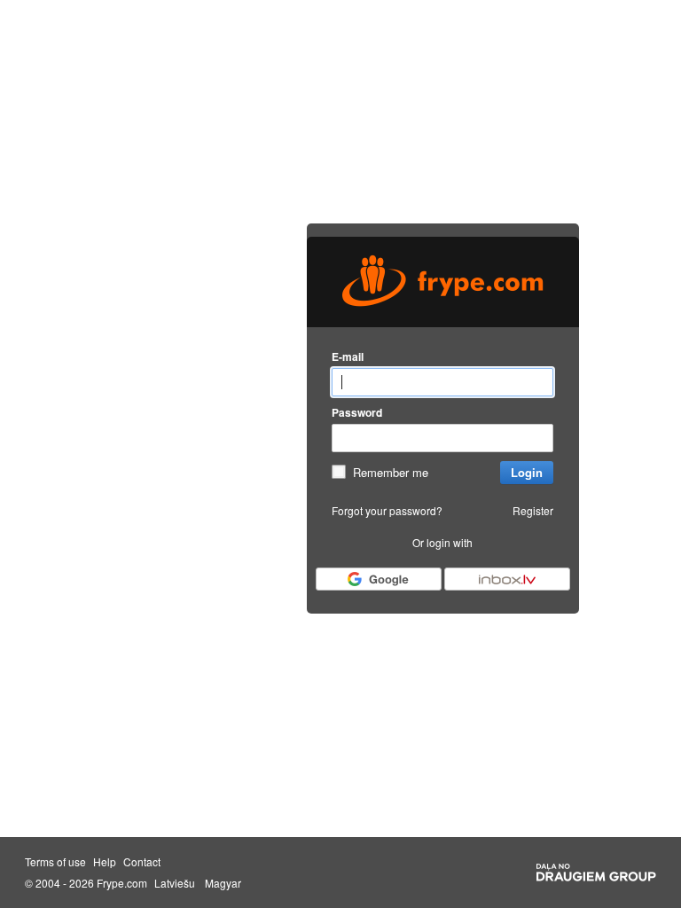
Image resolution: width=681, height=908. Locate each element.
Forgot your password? (387, 511)
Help (104, 862)
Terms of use (55, 862)
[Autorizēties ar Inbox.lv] (507, 579)
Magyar (223, 883)
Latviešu (174, 883)
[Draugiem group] (596, 872)
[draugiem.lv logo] (443, 282)
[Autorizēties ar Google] (379, 579)
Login (527, 472)
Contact (141, 862)
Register (533, 511)
